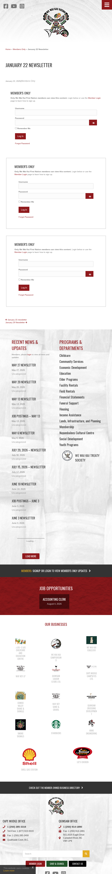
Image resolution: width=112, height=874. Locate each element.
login (29, 354)
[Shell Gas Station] (29, 756)
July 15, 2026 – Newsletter (28, 467)
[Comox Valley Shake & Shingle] (20, 695)
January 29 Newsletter (15, 322)
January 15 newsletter (17, 320)
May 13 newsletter (24, 399)
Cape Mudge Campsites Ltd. (91, 676)
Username (19, 108)
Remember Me (23, 128)
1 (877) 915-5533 (25, 831)
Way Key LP (20, 676)
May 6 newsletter (23, 433)
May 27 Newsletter (24, 365)
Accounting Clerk (54, 599)
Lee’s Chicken (83, 762)
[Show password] (93, 122)
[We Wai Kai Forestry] (91, 640)
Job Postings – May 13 (26, 416)
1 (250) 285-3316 (16, 826)
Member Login (94, 98)
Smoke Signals (20, 735)
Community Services (71, 361)
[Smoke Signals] (20, 724)
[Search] (86, 853)
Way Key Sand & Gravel (56, 706)
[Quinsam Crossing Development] (91, 697)
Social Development (71, 438)
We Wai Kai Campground (56, 657)
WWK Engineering (91, 732)
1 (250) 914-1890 (72, 826)
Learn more (8, 870)
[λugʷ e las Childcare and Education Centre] (20, 640)
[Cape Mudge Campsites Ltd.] (91, 667)
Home (8, 49)
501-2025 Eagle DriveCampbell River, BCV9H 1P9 (73, 838)
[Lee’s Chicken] (82, 753)
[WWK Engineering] (91, 723)
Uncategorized (19, 374)
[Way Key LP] (20, 668)
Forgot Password (22, 143)
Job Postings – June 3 (25, 501)
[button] (107, 5)
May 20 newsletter (24, 382)
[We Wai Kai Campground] (56, 643)
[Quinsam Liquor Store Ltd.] (56, 668)
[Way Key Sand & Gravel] (56, 696)
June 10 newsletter (24, 484)
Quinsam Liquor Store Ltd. (56, 678)
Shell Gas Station (29, 769)
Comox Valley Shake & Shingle (20, 707)
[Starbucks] (56, 724)
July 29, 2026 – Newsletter (29, 450)
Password (19, 118)
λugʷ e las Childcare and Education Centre (21, 653)
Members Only (19, 49)
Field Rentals (67, 391)
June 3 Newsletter (23, 518)
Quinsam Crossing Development (91, 710)
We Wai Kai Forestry (91, 649)
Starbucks (56, 733)
